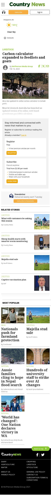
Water (4, 467)
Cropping (31, 461)
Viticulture (32, 467)
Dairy (3, 461)
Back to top (38, 448)
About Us (5, 472)
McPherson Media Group (22, 66)
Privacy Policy (8, 474)
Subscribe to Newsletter (25, 201)
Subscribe (18, 12)
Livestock (31, 464)
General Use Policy (36, 472)
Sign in (39, 12)
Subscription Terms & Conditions (37, 478)
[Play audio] (3, 12)
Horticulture (7, 464)
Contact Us (32, 474)
